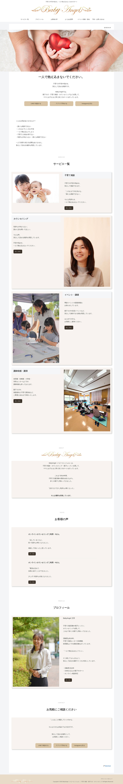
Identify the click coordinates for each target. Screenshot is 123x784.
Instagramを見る (87, 103)
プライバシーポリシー (106, 778)
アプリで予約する (61, 103)
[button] (2, 50)
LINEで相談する (36, 103)
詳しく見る (69, 208)
